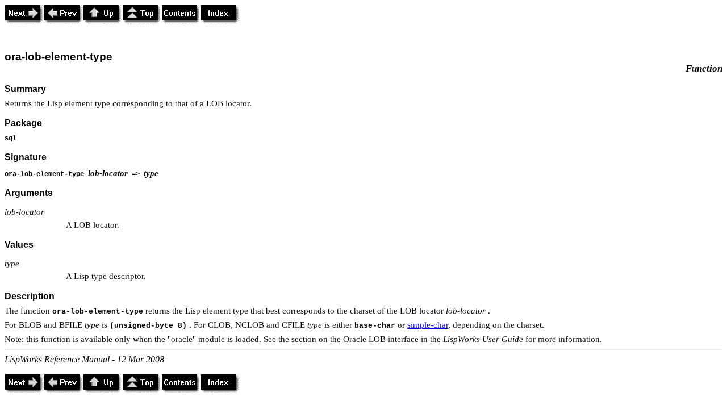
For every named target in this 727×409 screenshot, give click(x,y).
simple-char (427, 324)
